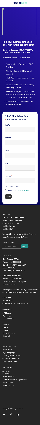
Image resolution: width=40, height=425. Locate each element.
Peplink (5, 330)
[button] (3, 3)
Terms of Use (7, 382)
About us (6, 370)
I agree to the (18, 190)
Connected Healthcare (11, 358)
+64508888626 (14, 261)
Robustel (6, 336)
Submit (8, 196)
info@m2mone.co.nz (16, 270)
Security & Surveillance (11, 355)
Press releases (8, 376)
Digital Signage (8, 352)
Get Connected (8, 318)
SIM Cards (6, 312)
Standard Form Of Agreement (14, 379)
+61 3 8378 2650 (15, 278)
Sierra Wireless (8, 333)
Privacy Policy (8, 385)
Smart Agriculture (9, 361)
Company (6, 373)
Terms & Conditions (23, 190)
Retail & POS (7, 349)
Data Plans (6, 315)
